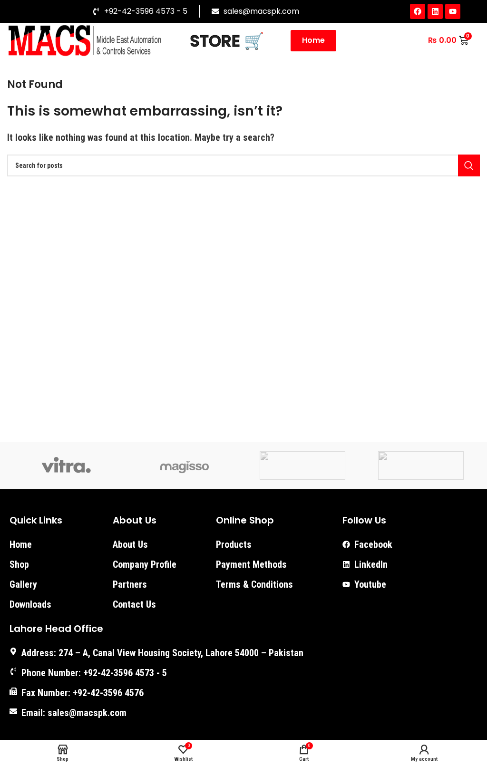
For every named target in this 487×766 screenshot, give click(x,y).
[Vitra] (66, 465)
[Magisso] (185, 465)
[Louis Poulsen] (302, 465)
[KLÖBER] (420, 465)
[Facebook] (417, 11)
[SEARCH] (469, 165)
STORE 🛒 (227, 40)
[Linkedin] (435, 11)
